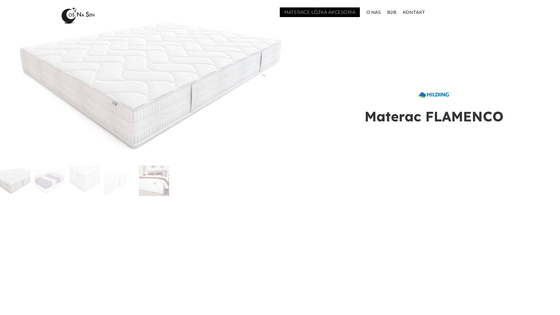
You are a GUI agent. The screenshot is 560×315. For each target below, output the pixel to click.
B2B (391, 12)
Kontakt (414, 12)
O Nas (373, 12)
